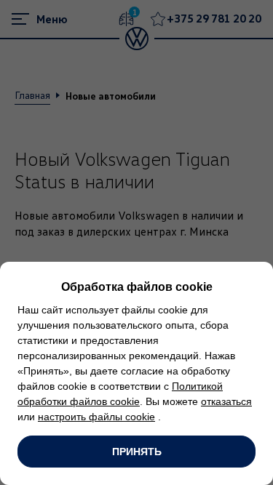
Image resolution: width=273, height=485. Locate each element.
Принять (137, 451)
